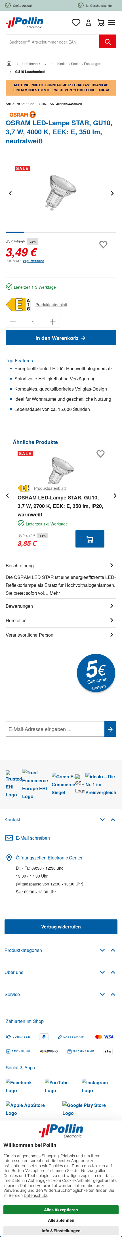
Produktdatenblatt (51, 304)
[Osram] (61, 114)
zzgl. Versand (33, 260)
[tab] (61, 578)
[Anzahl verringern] (13, 322)
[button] (107, 819)
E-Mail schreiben (33, 838)
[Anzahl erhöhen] (53, 322)
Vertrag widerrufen (61, 926)
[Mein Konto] (88, 22)
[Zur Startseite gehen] (24, 22)
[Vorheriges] (10, 193)
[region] (61, 197)
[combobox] (53, 41)
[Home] (9, 63)
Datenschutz (42, 741)
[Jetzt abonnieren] (110, 729)
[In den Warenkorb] (89, 539)
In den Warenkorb (57, 338)
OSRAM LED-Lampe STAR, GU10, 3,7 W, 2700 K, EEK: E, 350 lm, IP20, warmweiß (60, 506)
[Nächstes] (112, 193)
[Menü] (113, 22)
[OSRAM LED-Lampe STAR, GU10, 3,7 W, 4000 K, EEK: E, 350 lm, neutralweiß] (61, 193)
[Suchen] (107, 41)
